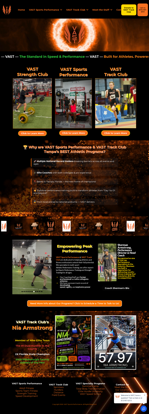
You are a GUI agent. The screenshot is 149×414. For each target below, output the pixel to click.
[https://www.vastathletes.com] (6, 9)
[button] (61, 10)
